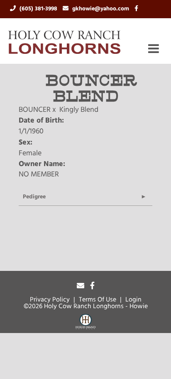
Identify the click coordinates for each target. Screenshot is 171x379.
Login (133, 300)
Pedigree (34, 197)
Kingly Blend (78, 110)
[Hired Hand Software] (85, 323)
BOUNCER (35, 110)
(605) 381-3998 (39, 9)
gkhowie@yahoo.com (101, 9)
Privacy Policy (50, 300)
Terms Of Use (97, 300)
